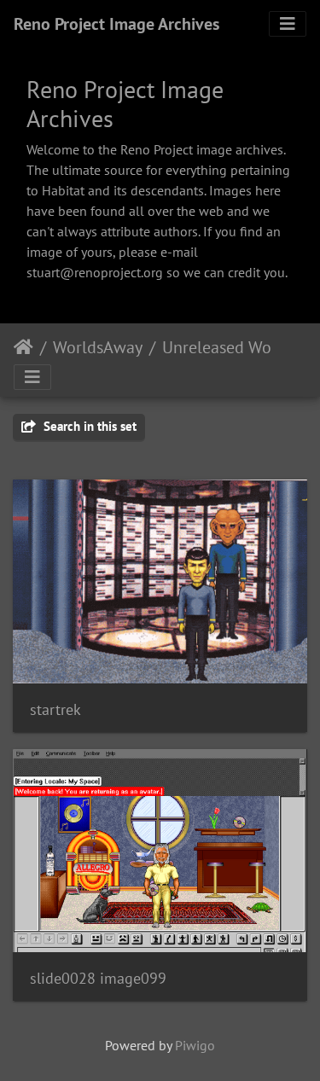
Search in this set (88, 426)
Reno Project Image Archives (116, 24)
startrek (55, 709)
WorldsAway (98, 347)
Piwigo (195, 1045)
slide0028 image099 (98, 978)
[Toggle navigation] (287, 24)
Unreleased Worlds (230, 347)
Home (23, 347)
